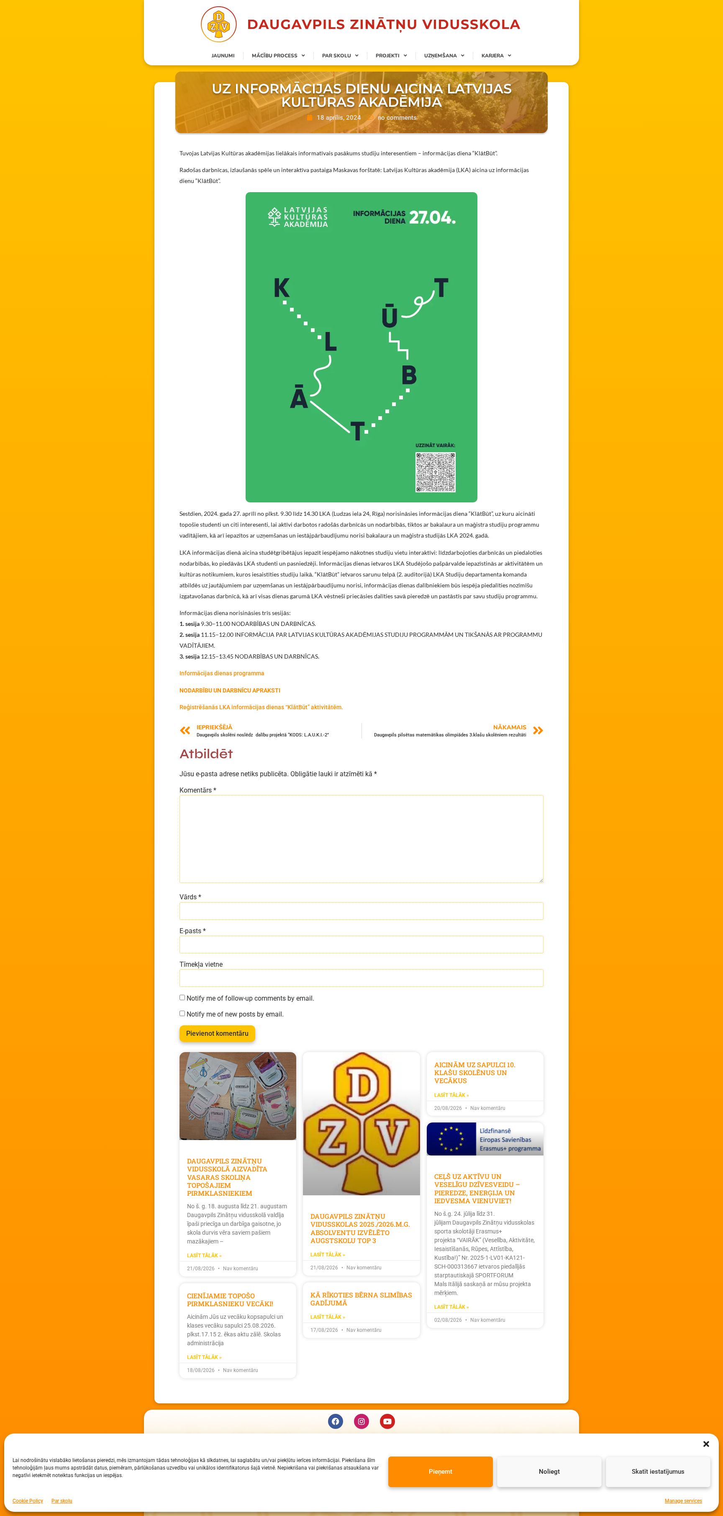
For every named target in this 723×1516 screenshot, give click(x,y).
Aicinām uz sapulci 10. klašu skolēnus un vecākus (474, 1072)
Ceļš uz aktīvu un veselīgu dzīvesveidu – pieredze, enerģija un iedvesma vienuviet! (477, 1188)
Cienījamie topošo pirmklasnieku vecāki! (230, 1299)
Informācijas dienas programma (221, 673)
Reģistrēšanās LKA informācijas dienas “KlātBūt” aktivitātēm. (261, 707)
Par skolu (61, 1501)
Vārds (190, 897)
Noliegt (549, 1471)
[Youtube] (387, 1421)
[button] (706, 1444)
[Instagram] (361, 1421)
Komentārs (197, 790)
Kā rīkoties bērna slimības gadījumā (361, 1298)
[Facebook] (335, 1421)
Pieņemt (440, 1471)
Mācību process (274, 55)
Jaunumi (223, 55)
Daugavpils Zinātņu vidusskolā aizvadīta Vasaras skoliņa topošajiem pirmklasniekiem (227, 1176)
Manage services (683, 1501)
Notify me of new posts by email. (235, 1014)
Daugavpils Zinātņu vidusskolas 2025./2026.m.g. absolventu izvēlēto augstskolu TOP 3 (360, 1228)
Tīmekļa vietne (201, 964)
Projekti (388, 55)
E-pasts (192, 931)
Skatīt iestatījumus (658, 1471)
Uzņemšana (440, 55)
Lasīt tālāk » (204, 1256)
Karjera (493, 55)
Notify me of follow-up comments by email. (250, 998)
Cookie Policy (28, 1501)
